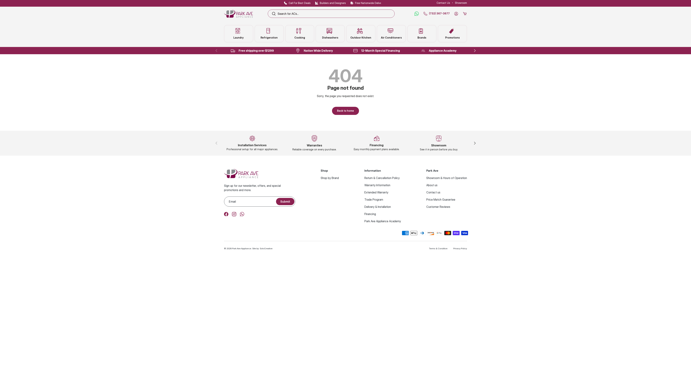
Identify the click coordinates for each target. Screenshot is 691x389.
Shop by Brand (330, 178)
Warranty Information (377, 185)
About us (431, 185)
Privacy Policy (460, 248)
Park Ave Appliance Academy (382, 221)
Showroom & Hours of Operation (446, 178)
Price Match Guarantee (440, 199)
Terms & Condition (438, 248)
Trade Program (373, 199)
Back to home (345, 110)
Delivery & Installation (377, 207)
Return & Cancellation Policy (382, 178)
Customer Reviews (438, 207)
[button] (465, 14)
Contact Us (443, 2)
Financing (370, 214)
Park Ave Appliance (241, 248)
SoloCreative (266, 248)
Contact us (433, 192)
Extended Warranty (376, 192)
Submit (285, 201)
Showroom (461, 2)
